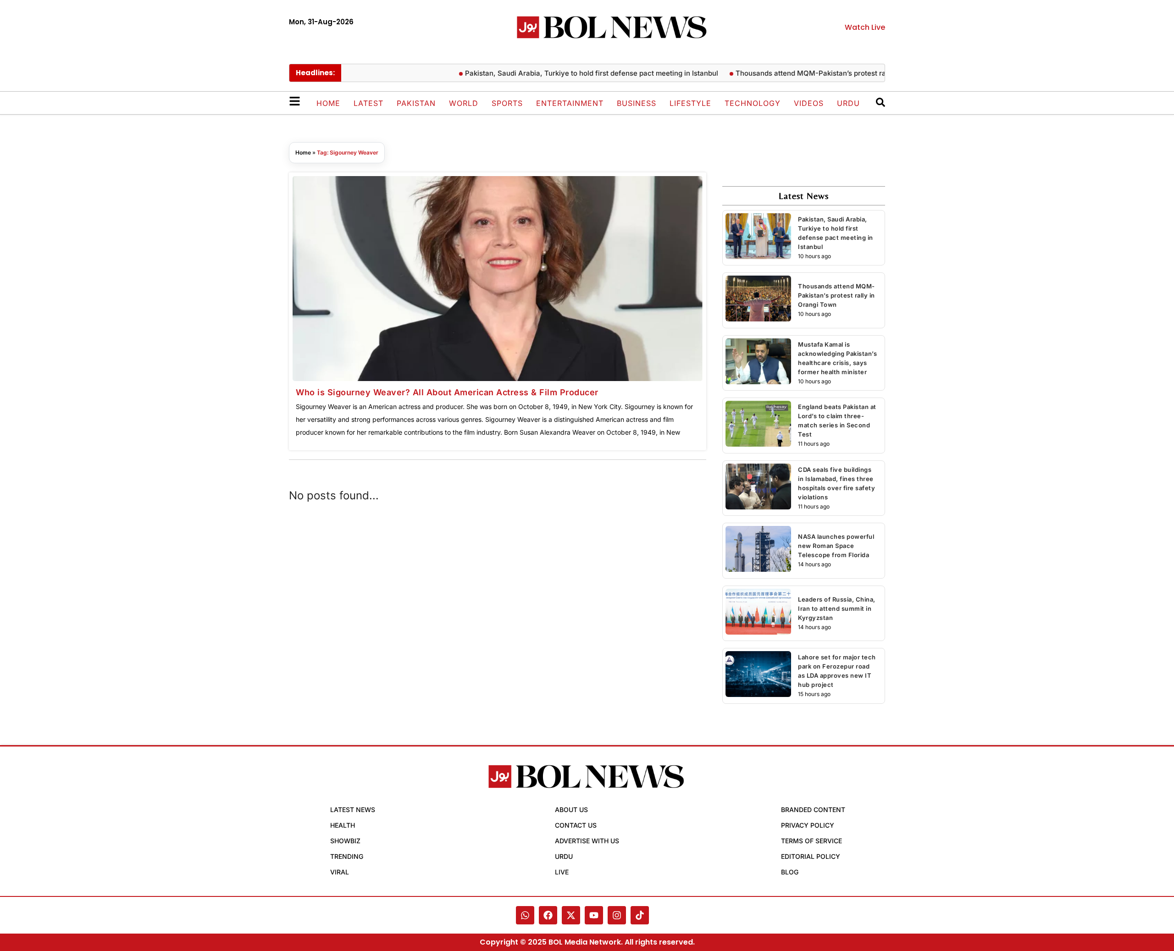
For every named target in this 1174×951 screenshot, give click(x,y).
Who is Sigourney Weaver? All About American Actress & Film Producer (447, 392)
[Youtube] (594, 915)
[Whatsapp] (525, 915)
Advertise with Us (587, 841)
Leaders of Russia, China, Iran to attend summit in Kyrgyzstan (836, 608)
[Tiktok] (640, 915)
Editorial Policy (810, 856)
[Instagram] (617, 915)
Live (562, 872)
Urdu (848, 103)
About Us (571, 809)
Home (328, 103)
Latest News (352, 809)
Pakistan (416, 103)
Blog (789, 872)
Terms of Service (811, 841)
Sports (507, 103)
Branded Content (813, 809)
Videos (809, 103)
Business (636, 103)
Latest (368, 103)
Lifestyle (690, 103)
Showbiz (345, 841)
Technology (753, 103)
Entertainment (570, 103)
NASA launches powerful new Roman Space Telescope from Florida (836, 545)
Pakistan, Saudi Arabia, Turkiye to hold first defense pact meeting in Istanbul (571, 73)
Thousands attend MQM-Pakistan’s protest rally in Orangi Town (820, 73)
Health (342, 825)
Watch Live (865, 27)
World (463, 103)
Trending (346, 856)
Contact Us (576, 825)
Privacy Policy (807, 825)
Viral (339, 872)
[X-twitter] (571, 915)
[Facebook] (548, 915)
